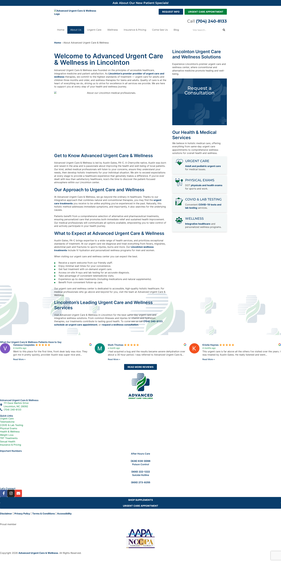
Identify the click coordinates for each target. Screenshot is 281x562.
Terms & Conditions (43, 513)
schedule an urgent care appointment (75, 324)
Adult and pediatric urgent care (203, 166)
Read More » (19, 359)
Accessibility (64, 513)
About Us (75, 29)
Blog (176, 29)
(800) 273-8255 (140, 482)
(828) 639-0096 (140, 460)
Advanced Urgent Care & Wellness (38, 552)
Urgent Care (94, 29)
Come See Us (160, 29)
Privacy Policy (22, 513)
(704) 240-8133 (153, 321)
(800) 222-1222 (140, 471)
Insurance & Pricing (135, 29)
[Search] (224, 30)
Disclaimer (6, 513)
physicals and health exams (206, 185)
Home (60, 29)
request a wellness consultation (120, 324)
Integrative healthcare (197, 223)
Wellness (112, 29)
